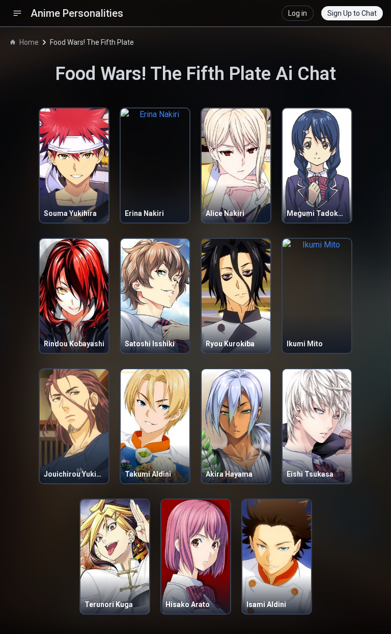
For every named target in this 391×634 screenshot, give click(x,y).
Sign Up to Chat (352, 13)
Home (29, 42)
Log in (297, 13)
